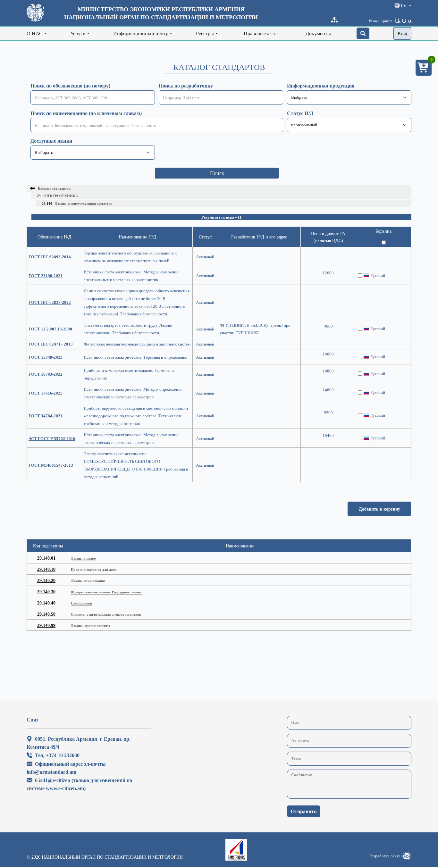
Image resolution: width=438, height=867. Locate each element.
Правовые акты (261, 33)
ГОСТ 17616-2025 (46, 393)
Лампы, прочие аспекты (90, 625)
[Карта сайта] (334, 19)
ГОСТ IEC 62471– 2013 (51, 344)
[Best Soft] (406, 856)
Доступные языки (51, 140)
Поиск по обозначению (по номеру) (70, 85)
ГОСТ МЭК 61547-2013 (51, 465)
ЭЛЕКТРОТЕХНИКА (57, 195)
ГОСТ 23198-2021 (46, 276)
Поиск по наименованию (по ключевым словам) (86, 113)
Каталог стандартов (54, 188)
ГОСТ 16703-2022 (46, 374)
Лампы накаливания (88, 580)
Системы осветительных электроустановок (106, 614)
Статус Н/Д (300, 113)
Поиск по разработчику (186, 85)
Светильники (81, 603)
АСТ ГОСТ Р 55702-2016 (52, 438)
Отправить (303, 811)
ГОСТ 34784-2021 (46, 416)
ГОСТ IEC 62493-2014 (50, 257)
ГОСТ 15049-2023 (46, 357)
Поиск (217, 173)
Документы (318, 33)
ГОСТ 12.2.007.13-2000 (50, 329)
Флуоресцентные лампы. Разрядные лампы (106, 591)
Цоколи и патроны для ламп (94, 569)
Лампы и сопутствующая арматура (77, 203)
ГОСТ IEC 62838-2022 (50, 302)
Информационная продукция (321, 85)
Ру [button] (404, 5)
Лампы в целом (84, 558)
